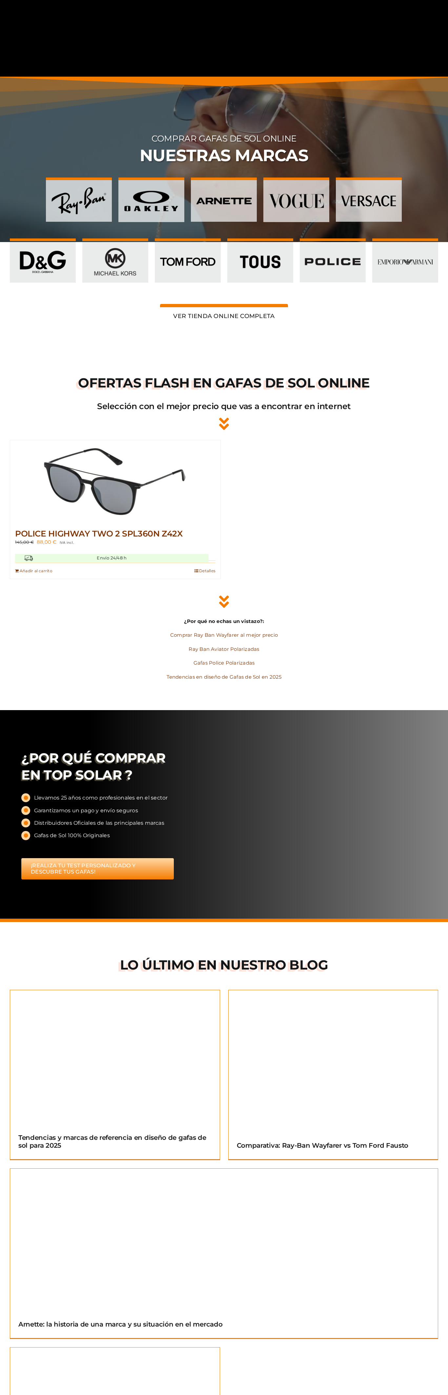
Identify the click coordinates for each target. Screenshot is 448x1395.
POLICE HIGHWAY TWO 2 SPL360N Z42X (99, 533)
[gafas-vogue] (296, 187)
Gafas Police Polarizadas (224, 663)
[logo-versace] (369, 187)
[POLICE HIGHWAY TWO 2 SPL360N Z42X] (115, 481)
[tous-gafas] (260, 248)
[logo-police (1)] (333, 248)
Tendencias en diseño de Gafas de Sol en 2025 (224, 677)
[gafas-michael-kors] (115, 248)
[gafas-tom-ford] (188, 248)
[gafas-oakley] (151, 187)
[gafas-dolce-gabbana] (43, 248)
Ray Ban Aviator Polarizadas (224, 649)
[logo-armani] (405, 248)
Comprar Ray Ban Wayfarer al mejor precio (224, 635)
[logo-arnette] (224, 187)
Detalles (207, 570)
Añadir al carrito (36, 570)
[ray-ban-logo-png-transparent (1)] (79, 187)
